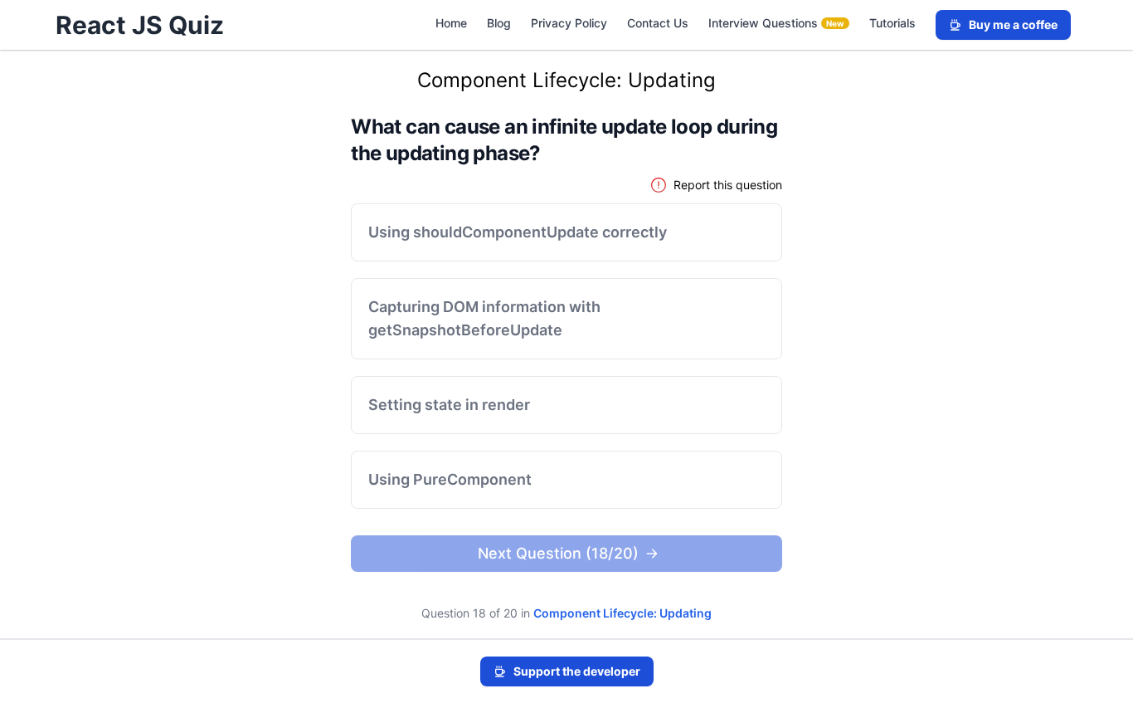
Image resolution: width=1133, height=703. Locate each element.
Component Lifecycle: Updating (622, 613)
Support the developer (576, 671)
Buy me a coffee (1013, 24)
